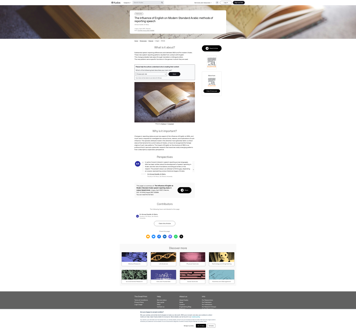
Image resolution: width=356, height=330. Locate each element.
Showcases (143, 41)
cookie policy (196, 317)
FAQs (159, 304)
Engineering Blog (185, 307)
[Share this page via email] (148, 236)
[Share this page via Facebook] (159, 236)
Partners (182, 309)
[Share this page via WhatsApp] (175, 236)
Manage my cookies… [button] (189, 325)
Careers (182, 304)
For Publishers (206, 302)
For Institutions (207, 304)
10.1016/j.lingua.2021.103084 (145, 30)
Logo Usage (138, 304)
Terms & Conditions (141, 300)
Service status (162, 300)
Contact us (160, 307)
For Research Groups (209, 307)
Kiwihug (163, 124)
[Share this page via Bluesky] (153, 236)
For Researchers (207, 300)
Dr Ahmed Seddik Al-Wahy (156, 174)
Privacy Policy (139, 302)
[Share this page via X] (181, 236)
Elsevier (151, 41)
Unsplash (171, 124)
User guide (160, 302)
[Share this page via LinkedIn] (164, 236)
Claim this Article (165, 223)
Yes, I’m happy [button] (201, 325)
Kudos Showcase (208, 309)
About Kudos (183, 300)
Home (136, 41)
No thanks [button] (211, 325)
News (181, 302)
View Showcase (211, 91)
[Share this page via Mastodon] (170, 236)
